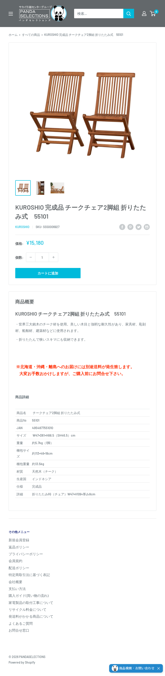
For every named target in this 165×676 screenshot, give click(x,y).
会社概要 (15, 582)
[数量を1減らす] (30, 257)
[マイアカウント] (144, 13)
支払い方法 (17, 589)
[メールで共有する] (147, 226)
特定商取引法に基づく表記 (29, 575)
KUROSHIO (22, 227)
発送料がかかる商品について (31, 616)
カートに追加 (48, 273)
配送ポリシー (19, 568)
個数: (19, 257)
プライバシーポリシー (26, 554)
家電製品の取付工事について (31, 602)
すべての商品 (31, 34)
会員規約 (15, 561)
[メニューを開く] (11, 13)
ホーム (13, 34)
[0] (153, 13)
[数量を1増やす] (53, 257)
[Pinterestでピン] (130, 226)
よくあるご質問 (21, 623)
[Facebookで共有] (122, 226)
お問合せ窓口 (19, 630)
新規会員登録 (19, 540)
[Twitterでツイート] (139, 226)
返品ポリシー (19, 547)
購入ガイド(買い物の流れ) (29, 595)
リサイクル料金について (27, 609)
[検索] (128, 13)
